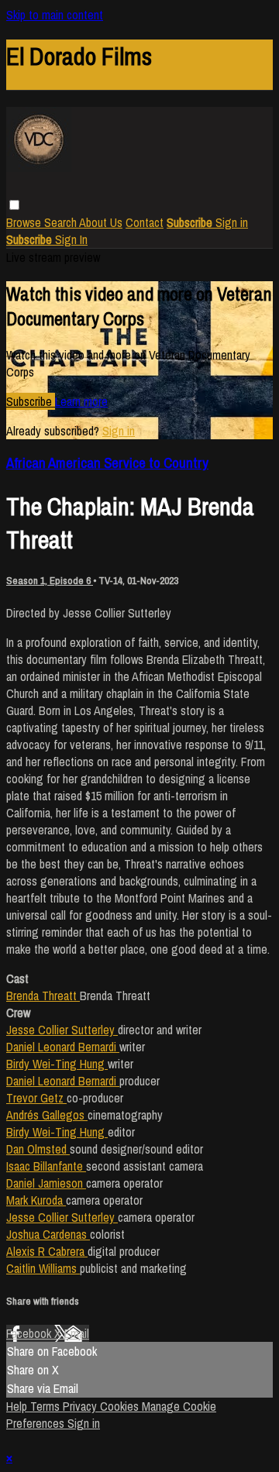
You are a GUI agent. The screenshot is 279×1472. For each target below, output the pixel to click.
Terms (46, 1406)
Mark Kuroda (36, 1200)
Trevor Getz (36, 1097)
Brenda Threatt (43, 995)
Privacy (81, 1406)
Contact (145, 222)
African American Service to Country (107, 463)
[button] (14, 205)
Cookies (121, 1406)
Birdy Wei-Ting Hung (57, 1063)
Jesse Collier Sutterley (62, 1029)
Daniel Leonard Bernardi (62, 1046)
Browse (25, 222)
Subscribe (30, 401)
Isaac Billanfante (46, 1166)
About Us (100, 222)
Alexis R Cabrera (47, 1251)
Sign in (231, 222)
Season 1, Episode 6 (49, 580)
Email (76, 1333)
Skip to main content (54, 14)
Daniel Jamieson (46, 1183)
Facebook (30, 1333)
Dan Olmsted (38, 1148)
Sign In (71, 239)
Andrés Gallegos (47, 1114)
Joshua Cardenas (48, 1234)
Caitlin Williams (43, 1268)
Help (18, 1406)
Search (61, 222)
